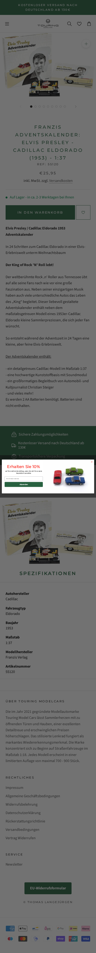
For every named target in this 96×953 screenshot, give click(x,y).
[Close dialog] (91, 462)
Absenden (24, 484)
